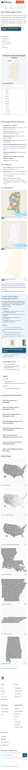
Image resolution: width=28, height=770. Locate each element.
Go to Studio (20, 2)
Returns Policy (18, 696)
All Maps (6, 7)
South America (18, 721)
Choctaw (8, 113)
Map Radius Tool (4, 745)
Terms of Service (18, 691)
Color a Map (3, 736)
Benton (7, 101)
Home (2, 688)
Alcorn (7, 93)
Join (25, 755)
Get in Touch (4, 696)
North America (12, 7)
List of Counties (5, 38)
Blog (2, 714)
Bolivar (7, 103)
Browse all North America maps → (9, 668)
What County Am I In (5, 742)
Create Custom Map (6, 43)
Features (3, 691)
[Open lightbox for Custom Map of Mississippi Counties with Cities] (19, 343)
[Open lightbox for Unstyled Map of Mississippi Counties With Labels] (5, 343)
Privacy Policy (18, 693)
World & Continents (19, 711)
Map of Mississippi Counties (21, 7)
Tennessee (21, 156)
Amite (7, 96)
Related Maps (5, 47)
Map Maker (3, 739)
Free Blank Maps (4, 708)
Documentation (18, 688)
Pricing (2, 693)
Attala (7, 98)
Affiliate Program (4, 699)
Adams (7, 91)
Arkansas (5, 158)
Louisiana (10, 158)
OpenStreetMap (17, 60)
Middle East (17, 724)
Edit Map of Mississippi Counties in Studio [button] (13, 350)
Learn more (24, 29)
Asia (16, 719)
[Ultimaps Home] (1, 7)
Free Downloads (5, 41)
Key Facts (4, 40)
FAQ (3, 45)
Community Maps (4, 711)
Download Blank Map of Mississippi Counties (12, 291)
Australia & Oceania (19, 727)
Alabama (16, 156)
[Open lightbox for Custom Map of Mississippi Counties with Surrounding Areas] (12, 343)
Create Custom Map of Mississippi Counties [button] (10, 29)
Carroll (7, 108)
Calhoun (8, 105)
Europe (16, 716)
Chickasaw (8, 110)
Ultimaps (10, 60)
